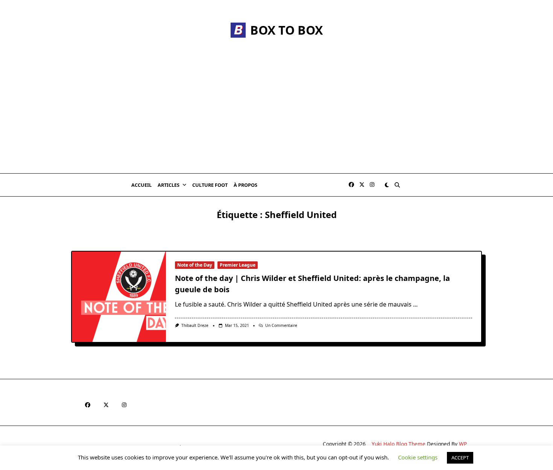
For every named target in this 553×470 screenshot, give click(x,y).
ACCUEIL (141, 185)
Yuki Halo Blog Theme (398, 443)
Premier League (237, 265)
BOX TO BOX (286, 30)
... (415, 304)
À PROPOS (245, 185)
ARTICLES (168, 185)
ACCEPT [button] (460, 457)
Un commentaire (281, 325)
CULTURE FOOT (210, 185)
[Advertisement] (276, 116)
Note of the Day (194, 265)
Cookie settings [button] (418, 457)
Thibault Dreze (194, 325)
